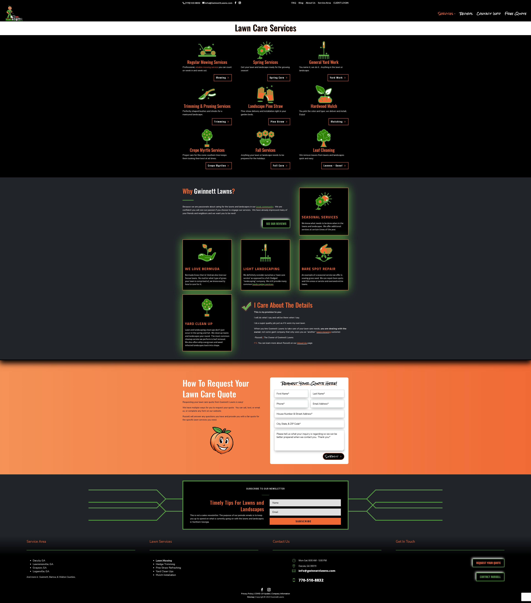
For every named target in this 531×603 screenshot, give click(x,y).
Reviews (466, 15)
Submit (332, 456)
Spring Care (277, 77)
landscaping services (262, 284)
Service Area (324, 3)
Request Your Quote (488, 563)
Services (445, 15)
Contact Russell (490, 577)
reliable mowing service (207, 67)
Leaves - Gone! (333, 165)
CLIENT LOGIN (340, 3)
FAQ (293, 3)
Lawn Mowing (164, 560)
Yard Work (336, 77)
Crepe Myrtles (217, 165)
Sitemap (250, 597)
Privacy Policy (247, 593)
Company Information (281, 593)
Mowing (221, 77)
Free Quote (516, 15)
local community (264, 206)
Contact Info (489, 15)
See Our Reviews (276, 224)
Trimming (220, 121)
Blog (301, 3)
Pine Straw (277, 121)
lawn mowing (324, 332)
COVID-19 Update (262, 593)
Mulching (337, 121)
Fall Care (278, 165)
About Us (310, 3)
